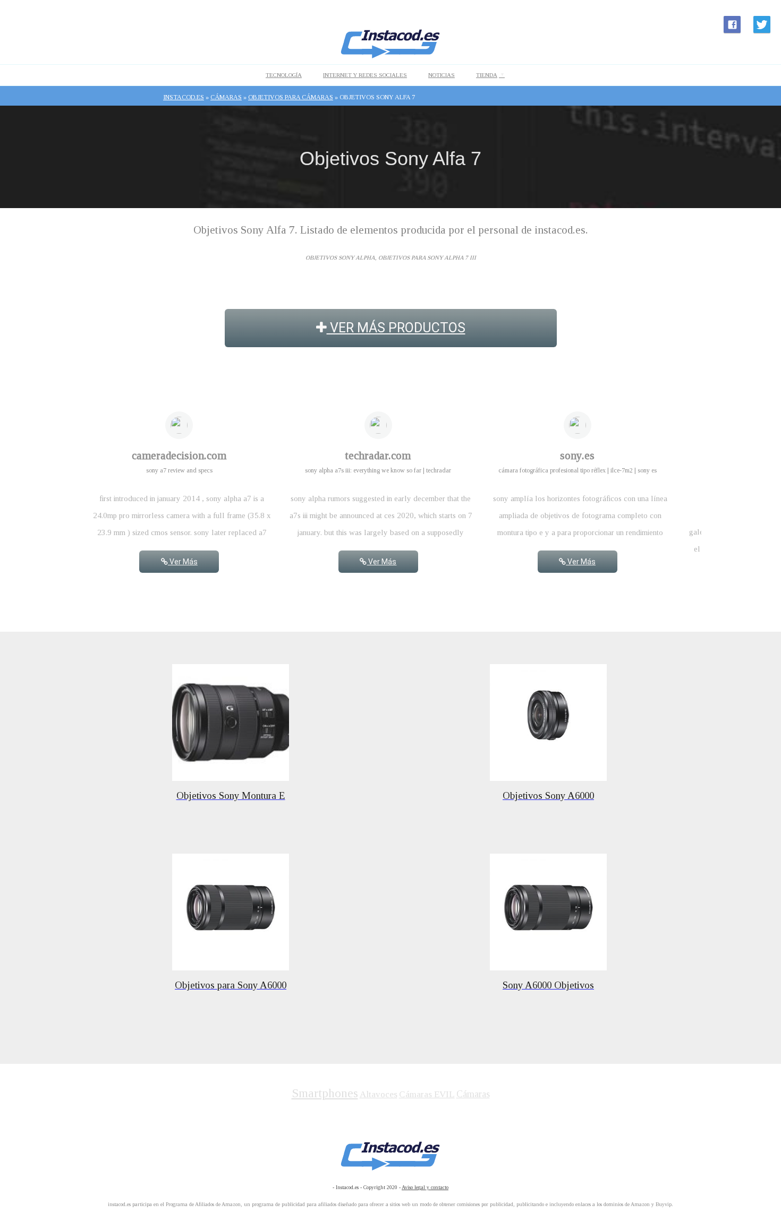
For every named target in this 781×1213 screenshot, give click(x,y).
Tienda (486, 75)
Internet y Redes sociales (365, 75)
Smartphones (325, 1093)
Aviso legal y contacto (425, 1187)
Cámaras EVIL (427, 1094)
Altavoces (378, 1094)
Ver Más (183, 561)
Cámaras (473, 1094)
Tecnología (284, 75)
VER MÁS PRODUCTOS (396, 327)
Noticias (441, 75)
